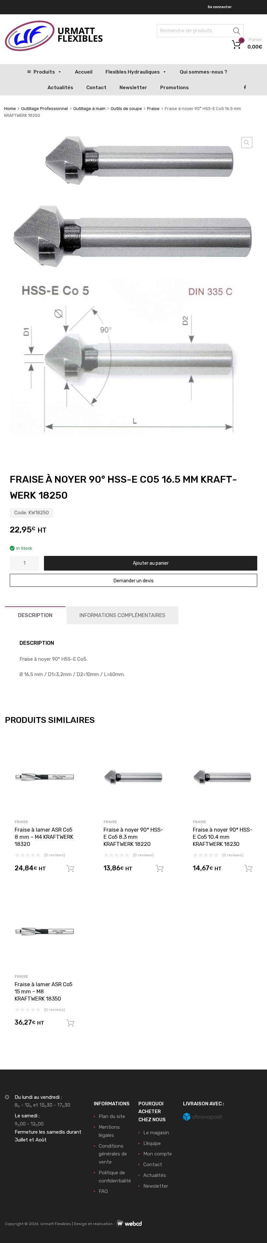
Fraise (153, 108)
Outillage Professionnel (44, 108)
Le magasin (156, 1133)
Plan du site (112, 1116)
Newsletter (133, 87)
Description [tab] (35, 615)
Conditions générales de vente (113, 1154)
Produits (44, 72)
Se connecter (220, 7)
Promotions (174, 87)
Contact (96, 87)
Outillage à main (89, 108)
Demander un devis (134, 580)
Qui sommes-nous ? (203, 72)
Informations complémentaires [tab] (122, 615)
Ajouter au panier (151, 563)
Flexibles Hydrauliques (132, 72)
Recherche (237, 31)
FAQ (103, 1191)
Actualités (60, 87)
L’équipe (152, 1143)
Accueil (83, 72)
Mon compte (157, 1154)
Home (10, 108)
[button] (246, 142)
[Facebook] (245, 87)
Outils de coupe (126, 108)
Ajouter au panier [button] (70, 868)
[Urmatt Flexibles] (54, 49)
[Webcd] (129, 1224)
